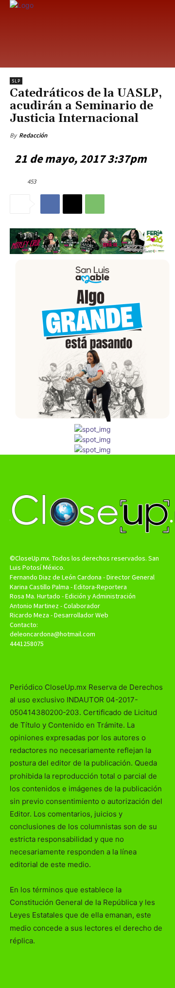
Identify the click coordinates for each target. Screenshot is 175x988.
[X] (72, 204)
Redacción (33, 135)
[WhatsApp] (95, 204)
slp (16, 81)
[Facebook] (50, 204)
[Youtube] (105, 662)
